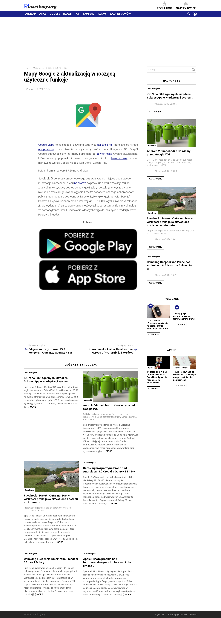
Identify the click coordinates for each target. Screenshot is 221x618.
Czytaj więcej (155, 111)
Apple (42, 13)
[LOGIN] (195, 14)
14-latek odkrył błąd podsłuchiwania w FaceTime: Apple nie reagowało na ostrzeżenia (157, 377)
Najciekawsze (186, 8)
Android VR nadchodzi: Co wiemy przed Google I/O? (168, 152)
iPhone (185, 367)
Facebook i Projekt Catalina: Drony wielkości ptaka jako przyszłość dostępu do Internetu (51, 499)
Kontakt (193, 614)
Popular (150, 306)
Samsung (88, 13)
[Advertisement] (110, 39)
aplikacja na (104, 144)
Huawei (67, 13)
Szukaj (193, 70)
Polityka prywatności (177, 614)
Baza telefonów (120, 13)
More (33, 406)
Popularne (164, 8)
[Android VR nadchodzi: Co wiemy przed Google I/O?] (110, 386)
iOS (78, 13)
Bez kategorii (31, 372)
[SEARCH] (189, 14)
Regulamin (159, 614)
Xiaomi (102, 13)
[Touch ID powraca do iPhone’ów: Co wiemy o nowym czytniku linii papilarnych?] (184, 362)
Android (30, 13)
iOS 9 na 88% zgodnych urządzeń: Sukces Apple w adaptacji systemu (47, 379)
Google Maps (46, 144)
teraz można (119, 158)
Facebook (29, 490)
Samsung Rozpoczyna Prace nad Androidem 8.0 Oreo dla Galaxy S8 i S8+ (109, 469)
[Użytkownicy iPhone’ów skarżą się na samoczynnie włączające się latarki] (158, 311)
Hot (177, 307)
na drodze (80, 183)
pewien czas (104, 153)
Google (55, 13)
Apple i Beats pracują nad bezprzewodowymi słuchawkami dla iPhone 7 (107, 562)
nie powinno (46, 149)
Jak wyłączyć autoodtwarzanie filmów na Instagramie (184, 316)
